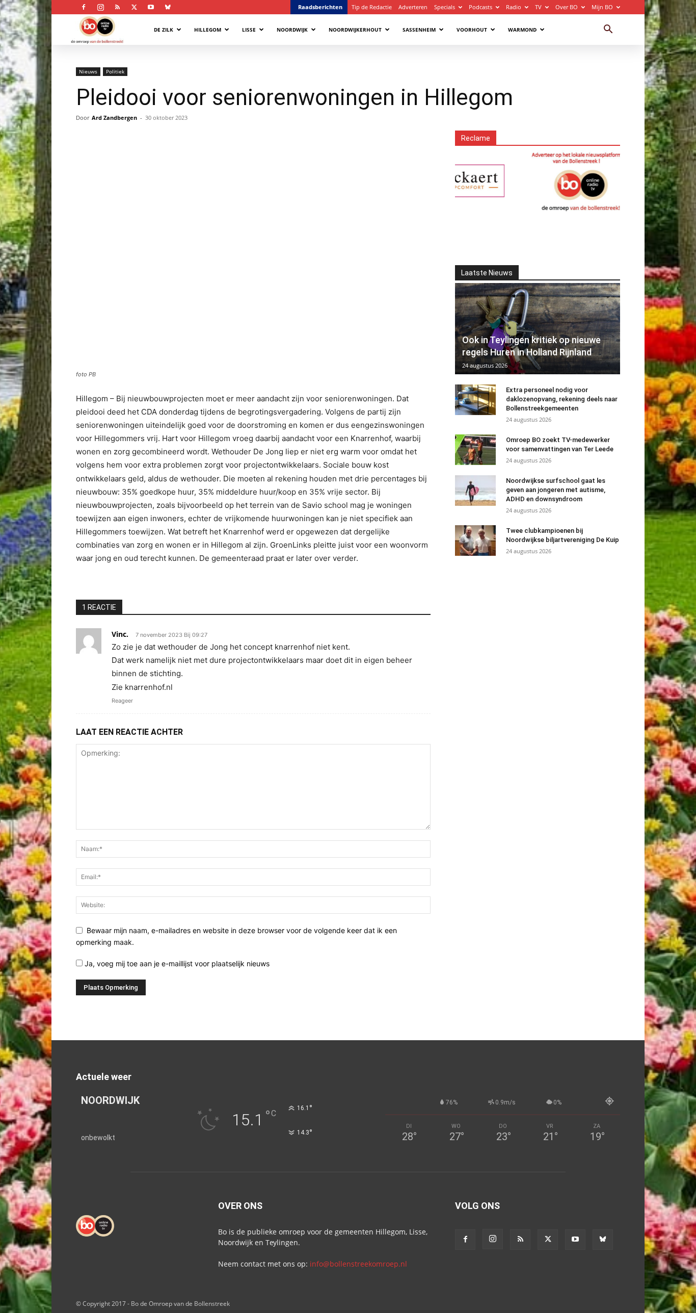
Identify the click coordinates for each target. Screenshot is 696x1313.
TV (538, 7)
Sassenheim (419, 29)
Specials (444, 7)
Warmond (522, 29)
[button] (608, 30)
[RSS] (117, 7)
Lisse (249, 29)
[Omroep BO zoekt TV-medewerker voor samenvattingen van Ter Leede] (475, 449)
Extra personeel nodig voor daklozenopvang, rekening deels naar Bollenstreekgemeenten (562, 399)
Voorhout (472, 29)
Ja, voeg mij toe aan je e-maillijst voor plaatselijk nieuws (176, 963)
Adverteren (412, 7)
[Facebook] (83, 7)
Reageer (122, 700)
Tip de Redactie (372, 7)
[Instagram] (100, 7)
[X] (134, 7)
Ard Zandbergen (114, 117)
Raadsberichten (320, 7)
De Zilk (163, 29)
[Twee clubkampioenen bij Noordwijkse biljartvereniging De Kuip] (475, 540)
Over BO (566, 7)
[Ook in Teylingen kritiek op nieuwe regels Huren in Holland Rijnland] (537, 328)
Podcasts (480, 7)
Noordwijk (292, 29)
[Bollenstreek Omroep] (558, 181)
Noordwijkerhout (355, 29)
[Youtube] (150, 7)
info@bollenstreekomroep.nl (358, 1264)
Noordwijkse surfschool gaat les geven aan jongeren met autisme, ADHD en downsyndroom (555, 490)
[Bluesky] (167, 7)
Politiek (115, 71)
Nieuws (88, 71)
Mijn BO (602, 7)
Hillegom (207, 29)
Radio (513, 7)
